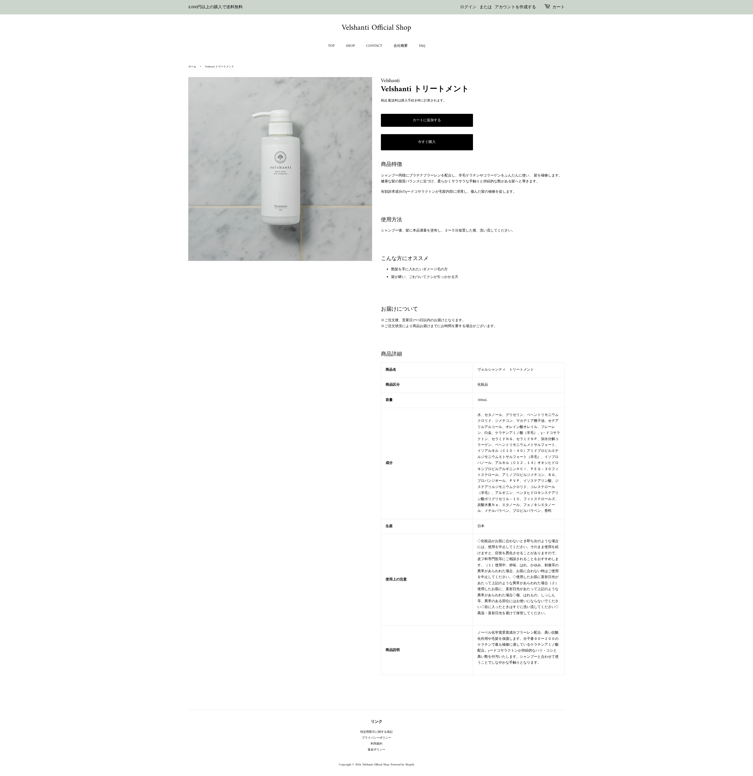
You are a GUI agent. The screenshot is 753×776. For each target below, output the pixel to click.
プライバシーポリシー (376, 737)
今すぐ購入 (427, 142)
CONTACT (374, 46)
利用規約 (376, 743)
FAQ (422, 46)
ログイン (468, 7)
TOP (331, 46)
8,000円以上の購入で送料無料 (215, 7)
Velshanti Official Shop (376, 27)
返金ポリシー (376, 749)
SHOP (350, 46)
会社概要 (401, 46)
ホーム (192, 66)
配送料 (393, 101)
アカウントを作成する (515, 7)
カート (558, 7)
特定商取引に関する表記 (376, 732)
